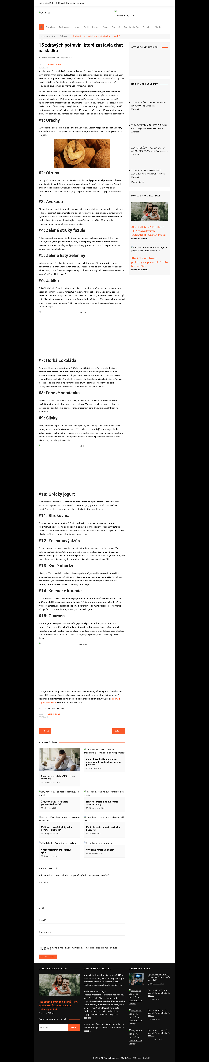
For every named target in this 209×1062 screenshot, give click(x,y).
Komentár (43, 882)
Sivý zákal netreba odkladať (100, 850)
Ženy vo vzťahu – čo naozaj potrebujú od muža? (54, 803)
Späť (46, 731)
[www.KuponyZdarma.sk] (127, 15)
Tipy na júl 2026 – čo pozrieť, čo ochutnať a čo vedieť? (159, 993)
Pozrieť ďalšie (137, 182)
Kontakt (146, 1058)
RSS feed (60, 3)
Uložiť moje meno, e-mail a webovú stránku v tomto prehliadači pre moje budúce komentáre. (78, 948)
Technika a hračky (131, 27)
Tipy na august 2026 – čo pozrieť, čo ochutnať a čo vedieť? (159, 977)
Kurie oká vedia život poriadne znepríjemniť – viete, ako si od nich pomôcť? (103, 762)
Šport (105, 27)
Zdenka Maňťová (48, 58)
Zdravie (157, 27)
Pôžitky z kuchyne (91, 27)
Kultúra (77, 27)
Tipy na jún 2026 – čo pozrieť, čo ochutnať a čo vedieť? (159, 1013)
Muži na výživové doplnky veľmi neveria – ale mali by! (56, 828)
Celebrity (146, 27)
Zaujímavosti (64, 27)
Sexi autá (116, 27)
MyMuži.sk (126, 1058)
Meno (42, 907)
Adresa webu (45, 932)
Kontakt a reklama (75, 3)
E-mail (42, 920)
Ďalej (117, 731)
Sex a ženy (50, 27)
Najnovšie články (46, 3)
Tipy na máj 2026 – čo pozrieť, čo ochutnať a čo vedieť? (159, 1033)
